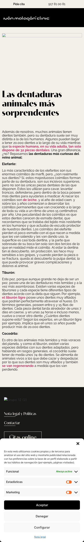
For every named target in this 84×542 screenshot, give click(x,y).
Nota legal (40, 536)
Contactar (12, 423)
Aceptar (42, 505)
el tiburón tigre (13, 297)
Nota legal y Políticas (20, 414)
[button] (78, 444)
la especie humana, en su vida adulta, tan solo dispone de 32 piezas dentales (41, 148)
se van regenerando (18, 366)
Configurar (42, 527)
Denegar (42, 516)
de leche (30, 200)
